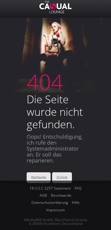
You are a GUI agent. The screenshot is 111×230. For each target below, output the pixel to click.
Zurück (62, 177)
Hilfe (76, 202)
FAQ (78, 188)
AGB (43, 195)
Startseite (38, 177)
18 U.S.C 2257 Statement (50, 188)
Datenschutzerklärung (49, 202)
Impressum (55, 209)
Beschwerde (61, 195)
